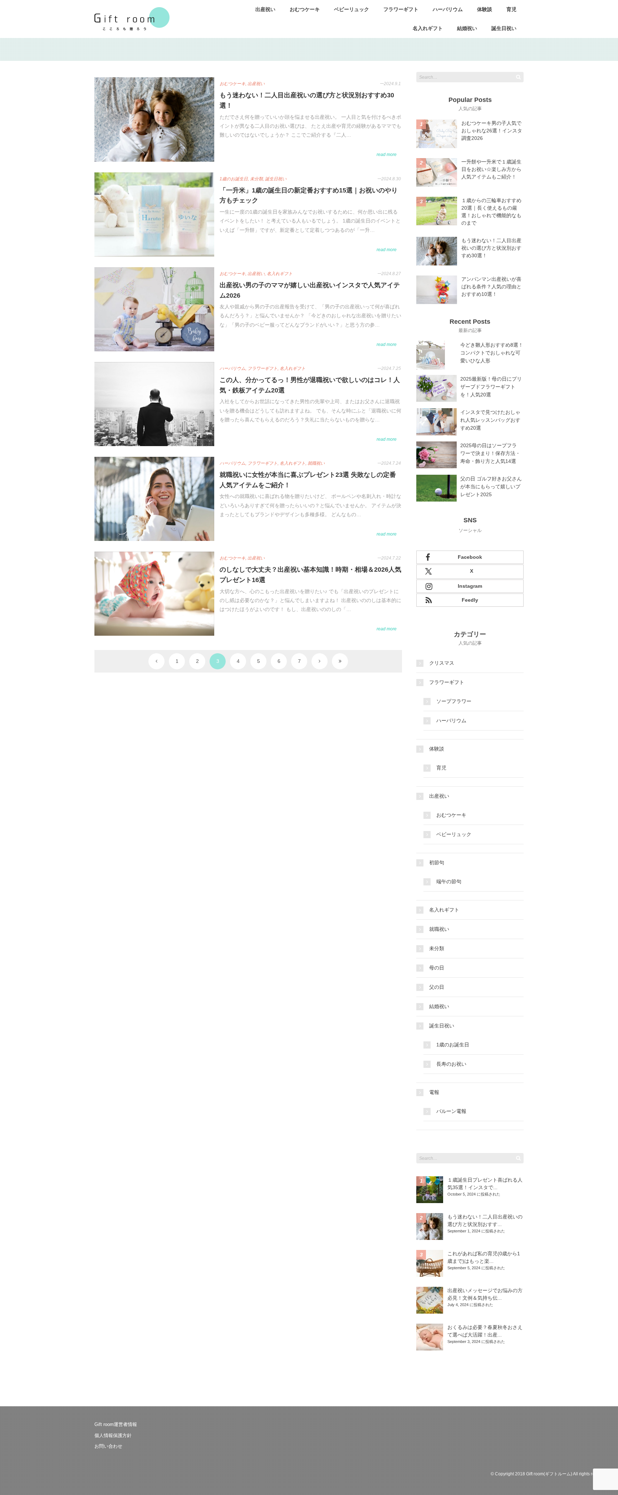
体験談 (484, 9)
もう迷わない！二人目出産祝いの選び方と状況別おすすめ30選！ (491, 248)
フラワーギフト (400, 9)
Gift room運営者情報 (115, 1424)
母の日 (436, 968)
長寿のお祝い (451, 1064)
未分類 (436, 948)
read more (387, 154)
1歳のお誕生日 (452, 1044)
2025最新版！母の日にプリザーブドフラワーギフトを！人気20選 (491, 386)
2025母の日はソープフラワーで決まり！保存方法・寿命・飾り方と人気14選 (490, 453)
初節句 (436, 862)
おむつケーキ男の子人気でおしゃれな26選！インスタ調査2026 (491, 130)
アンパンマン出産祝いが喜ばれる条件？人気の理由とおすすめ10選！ (491, 286)
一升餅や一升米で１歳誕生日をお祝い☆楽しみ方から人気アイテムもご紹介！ (491, 169)
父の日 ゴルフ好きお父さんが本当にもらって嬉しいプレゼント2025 (491, 486)
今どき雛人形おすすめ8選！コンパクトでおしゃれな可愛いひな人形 (491, 352)
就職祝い (439, 929)
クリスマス (441, 663)
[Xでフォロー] (470, 571)
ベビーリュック (351, 9)
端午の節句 (448, 881)
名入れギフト (428, 28)
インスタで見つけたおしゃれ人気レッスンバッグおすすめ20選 (490, 420)
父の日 (436, 987)
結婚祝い (467, 28)
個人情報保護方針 (113, 1435)
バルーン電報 (451, 1111)
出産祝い (265, 9)
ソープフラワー (453, 701)
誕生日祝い (503, 28)
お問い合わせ (108, 1446)
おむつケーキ (305, 9)
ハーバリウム (448, 9)
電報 (434, 1092)
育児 (511, 9)
